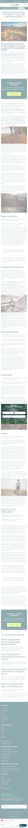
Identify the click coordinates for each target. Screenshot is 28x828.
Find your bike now (14, 422)
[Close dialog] (26, 405)
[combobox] (4, 416)
